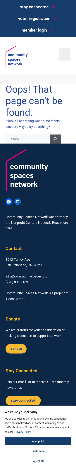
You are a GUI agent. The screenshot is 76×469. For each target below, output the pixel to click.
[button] (38, 7)
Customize (38, 451)
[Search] (55, 139)
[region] (38, 437)
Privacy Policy (23, 431)
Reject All (38, 461)
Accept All (38, 441)
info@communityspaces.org (26, 276)
